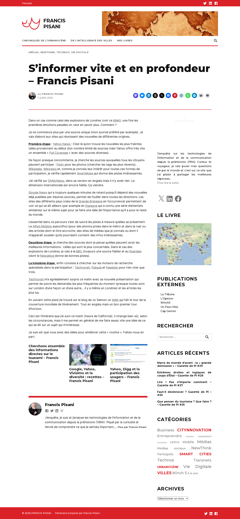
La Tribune (167, 294)
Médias (34, 52)
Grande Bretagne (90, 201)
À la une (192, 473)
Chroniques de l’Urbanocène (44, 40)
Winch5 (165, 302)
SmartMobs (85, 173)
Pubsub (96, 267)
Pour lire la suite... (168, 182)
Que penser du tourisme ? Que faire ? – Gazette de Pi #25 (184, 403)
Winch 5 (179, 473)
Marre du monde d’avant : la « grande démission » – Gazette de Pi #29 (184, 364)
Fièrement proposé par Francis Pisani (77, 513)
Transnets (202, 460)
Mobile (188, 442)
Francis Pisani (52, 94)
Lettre (174, 442)
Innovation (162, 443)
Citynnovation (194, 430)
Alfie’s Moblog (42, 226)
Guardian (135, 251)
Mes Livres (125, 40)
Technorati (82, 267)
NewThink (47, 52)
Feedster (112, 267)
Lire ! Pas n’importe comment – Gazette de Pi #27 (184, 384)
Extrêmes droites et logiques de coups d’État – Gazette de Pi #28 (184, 374)
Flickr (60, 164)
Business (165, 430)
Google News (38, 192)
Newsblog (47, 255)
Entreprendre (169, 436)
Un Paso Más (169, 306)
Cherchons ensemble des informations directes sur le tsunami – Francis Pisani (47, 354)
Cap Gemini (168, 311)
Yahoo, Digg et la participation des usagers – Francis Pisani (125, 375)
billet (116, 120)
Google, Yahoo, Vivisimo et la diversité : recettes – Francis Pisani (86, 375)
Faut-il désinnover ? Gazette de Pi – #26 (184, 393)
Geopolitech (204, 436)
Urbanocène (168, 467)
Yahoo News (62, 144)
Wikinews (50, 169)
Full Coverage (58, 152)
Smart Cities (195, 454)
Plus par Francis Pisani (132, 427)
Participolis (165, 454)
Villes (164, 472)
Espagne (91, 205)
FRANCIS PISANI (54, 24)
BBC (79, 251)
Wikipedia (35, 169)
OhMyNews (56, 180)
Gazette (190, 436)
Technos (63, 52)
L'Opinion (166, 298)
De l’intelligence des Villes (91, 40)
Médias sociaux (171, 448)
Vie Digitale (79, 52)
